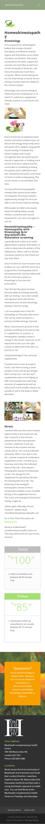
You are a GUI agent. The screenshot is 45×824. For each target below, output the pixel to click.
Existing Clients (14, 810)
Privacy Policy (32, 820)
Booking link (10, 521)
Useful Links (29, 810)
